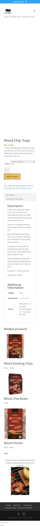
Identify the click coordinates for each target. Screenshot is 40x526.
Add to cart (12, 176)
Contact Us (27, 505)
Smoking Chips (15, 17)
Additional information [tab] (14, 199)
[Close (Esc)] (7, 522)
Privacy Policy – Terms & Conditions (18, 508)
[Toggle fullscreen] (3, 522)
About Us (16, 505)
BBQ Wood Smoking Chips (21, 188)
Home (6, 17)
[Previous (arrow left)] (1, 525)
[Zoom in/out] (1, 522)
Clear (12, 164)
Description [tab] (10, 195)
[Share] (5, 522)
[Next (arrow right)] (3, 525)
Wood (7, 164)
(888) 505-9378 (19, 2)
